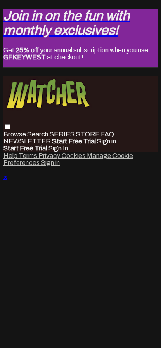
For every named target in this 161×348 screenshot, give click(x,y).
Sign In (58, 148)
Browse (15, 134)
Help (11, 155)
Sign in (106, 141)
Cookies (74, 155)
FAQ (107, 134)
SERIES (62, 134)
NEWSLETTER (27, 141)
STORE (87, 134)
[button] (7, 126)
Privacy (50, 155)
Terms (28, 155)
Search (38, 134)
